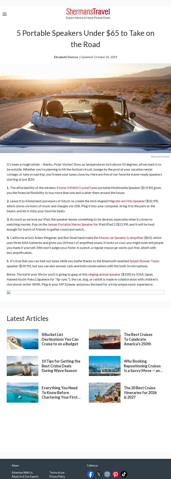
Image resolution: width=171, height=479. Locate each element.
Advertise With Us (22, 472)
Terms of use (56, 472)
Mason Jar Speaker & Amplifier (121, 238)
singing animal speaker (104, 274)
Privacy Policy (57, 476)
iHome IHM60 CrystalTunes (77, 188)
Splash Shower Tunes (144, 261)
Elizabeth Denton (66, 57)
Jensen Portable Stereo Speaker (70, 224)
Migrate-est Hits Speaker (126, 201)
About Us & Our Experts (25, 476)
